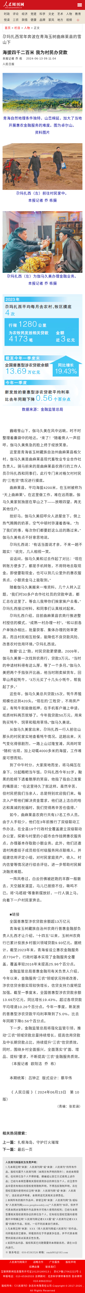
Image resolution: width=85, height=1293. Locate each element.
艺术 (60, 13)
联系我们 (50, 1267)
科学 (42, 13)
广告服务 (54, 1262)
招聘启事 (34, 1267)
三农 (16, 19)
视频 (69, 19)
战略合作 (38, 1262)
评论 (16, 13)
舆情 (25, 19)
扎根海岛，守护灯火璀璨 (38, 1142)
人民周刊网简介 (18, 1262)
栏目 (17, 27)
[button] (78, 20)
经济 (25, 13)
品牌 (42, 19)
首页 (8, 27)
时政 (7, 13)
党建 (34, 13)
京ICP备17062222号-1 (67, 1271)
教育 (78, 13)
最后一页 (25, 1150)
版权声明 (71, 1262)
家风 (51, 19)
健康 (34, 19)
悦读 (7, 19)
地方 (60, 19)
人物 (69, 13)
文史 (51, 13)
